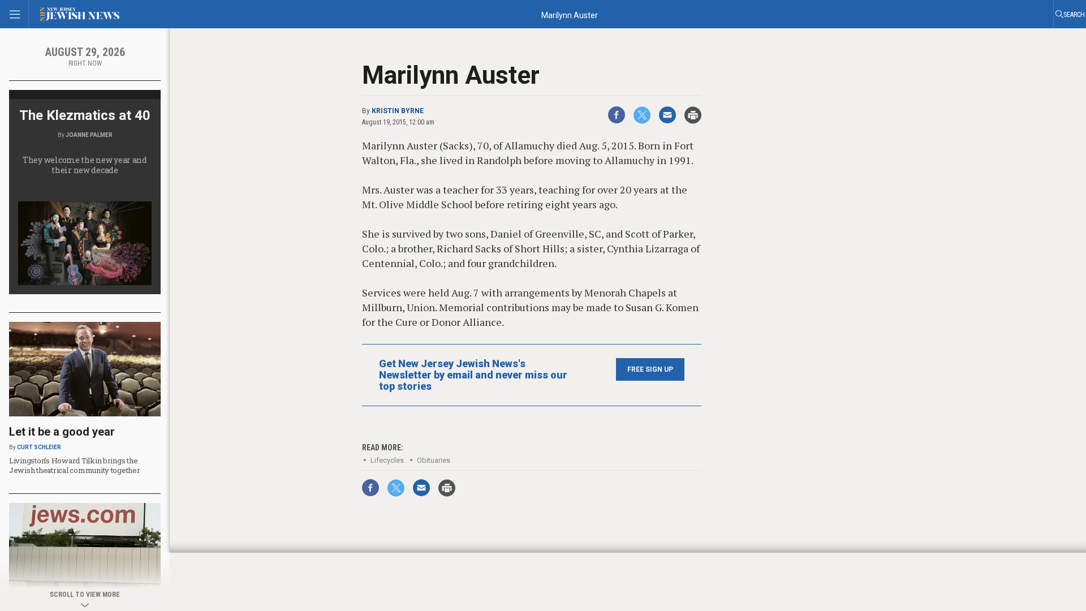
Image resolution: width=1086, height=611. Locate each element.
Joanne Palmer (89, 135)
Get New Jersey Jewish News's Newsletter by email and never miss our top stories (473, 375)
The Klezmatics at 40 (84, 115)
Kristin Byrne (398, 111)
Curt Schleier (39, 447)
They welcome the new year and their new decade (85, 164)
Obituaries (433, 460)
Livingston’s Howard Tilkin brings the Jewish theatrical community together (74, 465)
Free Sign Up (650, 369)
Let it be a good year (62, 431)
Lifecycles (387, 460)
